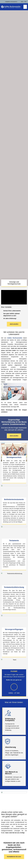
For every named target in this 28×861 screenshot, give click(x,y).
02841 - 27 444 (14, 693)
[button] (25, 7)
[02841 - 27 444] (14, 686)
